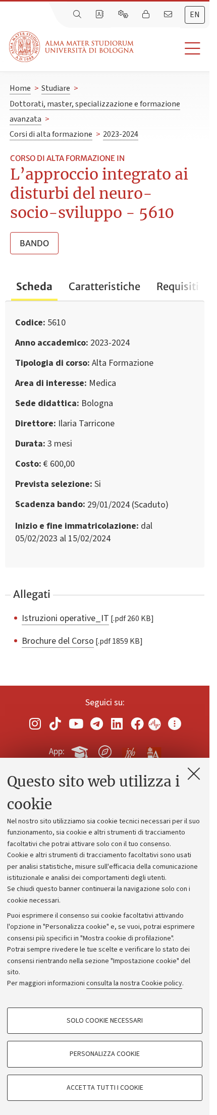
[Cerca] (78, 14)
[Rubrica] (100, 14)
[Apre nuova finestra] (35, 723)
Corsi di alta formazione (51, 134)
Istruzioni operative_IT (65, 618)
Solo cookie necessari (105, 1021)
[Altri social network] (175, 723)
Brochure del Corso (58, 640)
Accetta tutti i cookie (105, 1088)
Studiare (55, 88)
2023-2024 (120, 134)
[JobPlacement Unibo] (129, 750)
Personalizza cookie (105, 1054)
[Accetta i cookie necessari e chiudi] (194, 773)
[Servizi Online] (124, 14)
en (195, 14)
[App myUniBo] (81, 750)
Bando (34, 243)
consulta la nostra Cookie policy (134, 983)
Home (20, 88)
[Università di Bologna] (72, 46)
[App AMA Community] (153, 751)
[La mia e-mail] (169, 14)
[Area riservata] (146, 14)
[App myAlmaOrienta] (105, 750)
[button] (171, 49)
